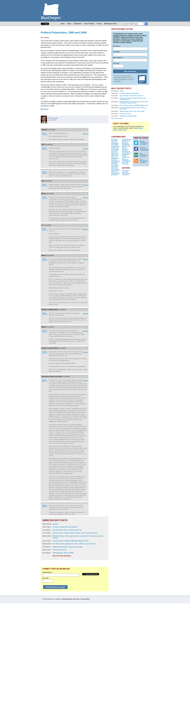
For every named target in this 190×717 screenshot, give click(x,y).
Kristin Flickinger (115, 161)
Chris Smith (125, 162)
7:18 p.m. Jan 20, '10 (44, 197)
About (69, 23)
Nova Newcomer (126, 140)
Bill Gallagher (114, 162)
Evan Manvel (114, 174)
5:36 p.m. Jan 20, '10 (44, 185)
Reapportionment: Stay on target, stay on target (68, 547)
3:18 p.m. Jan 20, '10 (44, 134)
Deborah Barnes (115, 146)
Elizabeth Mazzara (126, 139)
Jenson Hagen (115, 165)
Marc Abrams (114, 139)
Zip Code (45, 578)
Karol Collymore (126, 173)
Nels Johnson (114, 168)
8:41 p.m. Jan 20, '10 (44, 229)
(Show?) (85, 134)
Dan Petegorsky (126, 151)
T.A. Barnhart (114, 144)
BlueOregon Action (110, 23)
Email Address (47, 572)
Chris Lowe (114, 172)
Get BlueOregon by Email (144, 155)
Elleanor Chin (114, 154)
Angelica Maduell (115, 173)
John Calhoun (115, 150)
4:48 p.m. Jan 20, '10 (44, 172)
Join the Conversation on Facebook (144, 149)
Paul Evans (114, 160)
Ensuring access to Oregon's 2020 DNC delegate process (70, 541)
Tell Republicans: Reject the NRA (63, 553)
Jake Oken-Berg (126, 144)
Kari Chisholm (125, 170)
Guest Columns (89, 23)
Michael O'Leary (126, 146)
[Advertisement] (100, 164)
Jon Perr (124, 147)
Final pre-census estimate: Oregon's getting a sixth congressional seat (75, 533)
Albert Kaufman (115, 170)
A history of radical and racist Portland (65, 527)
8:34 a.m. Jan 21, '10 (44, 380)
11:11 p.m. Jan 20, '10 (44, 352)
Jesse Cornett (114, 155)
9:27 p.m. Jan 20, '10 (44, 313)
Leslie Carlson (115, 153)
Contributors (77, 23)
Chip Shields (125, 160)
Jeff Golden (114, 164)
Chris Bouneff (115, 147)
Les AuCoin (114, 142)
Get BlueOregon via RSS (144, 161)
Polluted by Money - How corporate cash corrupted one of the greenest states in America (134, 102)
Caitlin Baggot (115, 143)
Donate (99, 23)
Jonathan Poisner (126, 153)
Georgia (55, 524)
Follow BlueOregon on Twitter (144, 143)
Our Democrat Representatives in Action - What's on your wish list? (74, 544)
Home (63, 23)
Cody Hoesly (114, 166)
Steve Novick (125, 143)
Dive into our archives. (62, 556)
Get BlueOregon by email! (55, 587)
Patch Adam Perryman (125, 149)
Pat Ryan (124, 155)
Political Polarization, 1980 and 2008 (64, 32)
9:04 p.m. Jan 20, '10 (44, 259)
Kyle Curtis (114, 157)
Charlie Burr (125, 172)
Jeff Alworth (114, 140)
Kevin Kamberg (115, 169)
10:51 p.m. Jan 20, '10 (44, 331)
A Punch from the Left (59, 549)
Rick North (125, 142)
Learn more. (117, 81)
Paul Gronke (45, 37)
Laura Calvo (114, 151)
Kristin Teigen (125, 164)
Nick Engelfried (115, 158)
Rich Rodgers (125, 154)
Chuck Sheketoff (126, 161)
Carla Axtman (125, 174)
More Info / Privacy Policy (81, 599)
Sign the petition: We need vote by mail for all (67, 530)
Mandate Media (68, 599)
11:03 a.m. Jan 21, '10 (44, 506)
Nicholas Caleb (115, 149)
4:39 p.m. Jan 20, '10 (44, 148)
